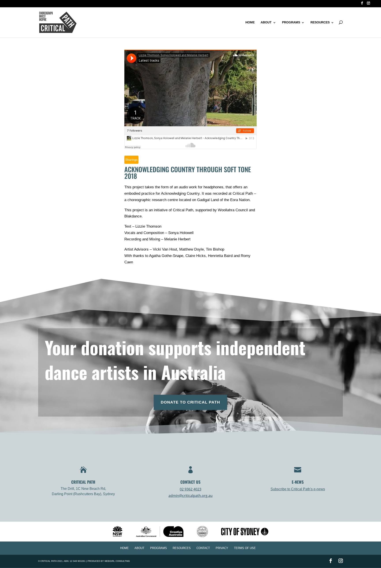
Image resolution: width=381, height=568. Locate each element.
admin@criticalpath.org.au (190, 495)
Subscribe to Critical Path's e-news (298, 489)
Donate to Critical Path (190, 402)
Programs (291, 22)
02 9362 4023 (190, 489)
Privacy (222, 548)
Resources (320, 22)
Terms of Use (245, 548)
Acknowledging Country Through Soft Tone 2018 (187, 172)
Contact (203, 548)
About (266, 22)
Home (250, 22)
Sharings (131, 159)
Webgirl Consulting (117, 561)
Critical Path (48, 561)
